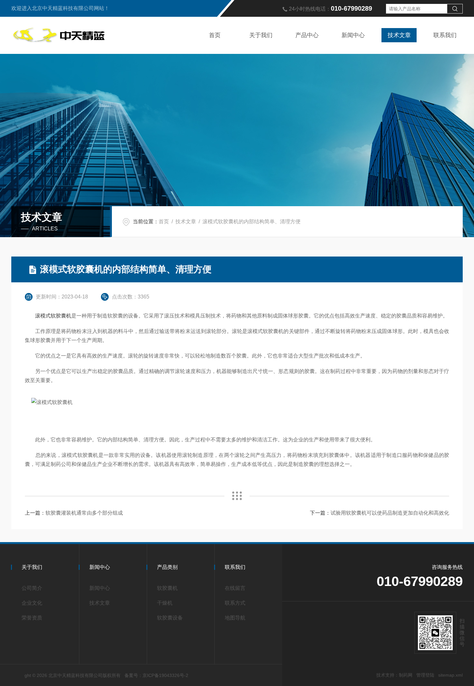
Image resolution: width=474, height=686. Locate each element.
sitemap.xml (450, 675)
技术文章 (399, 35)
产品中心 (307, 35)
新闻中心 (353, 35)
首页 (215, 35)
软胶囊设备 (170, 617)
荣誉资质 (32, 617)
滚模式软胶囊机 (53, 315)
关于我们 (260, 35)
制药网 (405, 675)
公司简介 (32, 588)
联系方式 (235, 603)
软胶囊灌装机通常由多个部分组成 (84, 513)
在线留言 (235, 588)
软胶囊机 (167, 588)
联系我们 (445, 35)
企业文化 (32, 603)
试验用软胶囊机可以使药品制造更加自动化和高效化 (390, 513)
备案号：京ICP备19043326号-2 (156, 675)
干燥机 (165, 603)
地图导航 (235, 617)
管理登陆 (425, 675)
